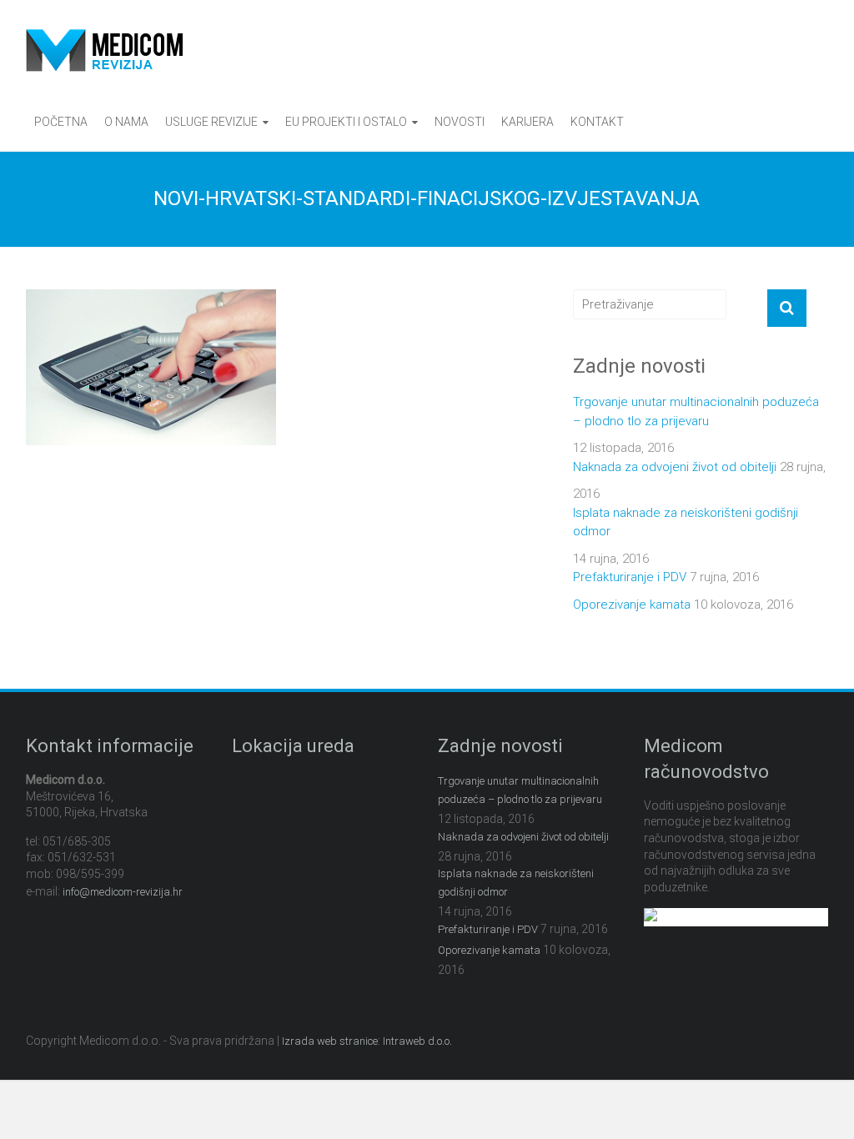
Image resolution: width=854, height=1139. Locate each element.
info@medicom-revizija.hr (123, 892)
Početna (61, 121)
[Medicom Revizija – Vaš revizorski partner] (104, 38)
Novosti (460, 121)
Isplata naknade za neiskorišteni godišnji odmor (685, 522)
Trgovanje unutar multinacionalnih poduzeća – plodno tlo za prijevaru (696, 411)
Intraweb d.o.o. (417, 1041)
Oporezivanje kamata (632, 604)
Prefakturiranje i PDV (629, 577)
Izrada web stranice (330, 1041)
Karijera (527, 121)
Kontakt (597, 121)
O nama (126, 121)
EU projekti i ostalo (346, 121)
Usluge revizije (211, 121)
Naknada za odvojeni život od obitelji (674, 466)
